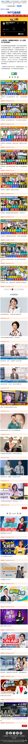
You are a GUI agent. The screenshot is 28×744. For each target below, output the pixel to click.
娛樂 (15, 15)
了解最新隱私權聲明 (11, 6)
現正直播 (3, 15)
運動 (23, 15)
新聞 (11, 15)
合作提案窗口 (22, 735)
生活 (19, 15)
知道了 (19, 6)
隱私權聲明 (15, 735)
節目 (8, 15)
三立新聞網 (5, 735)
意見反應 (14, 737)
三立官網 (10, 735)
